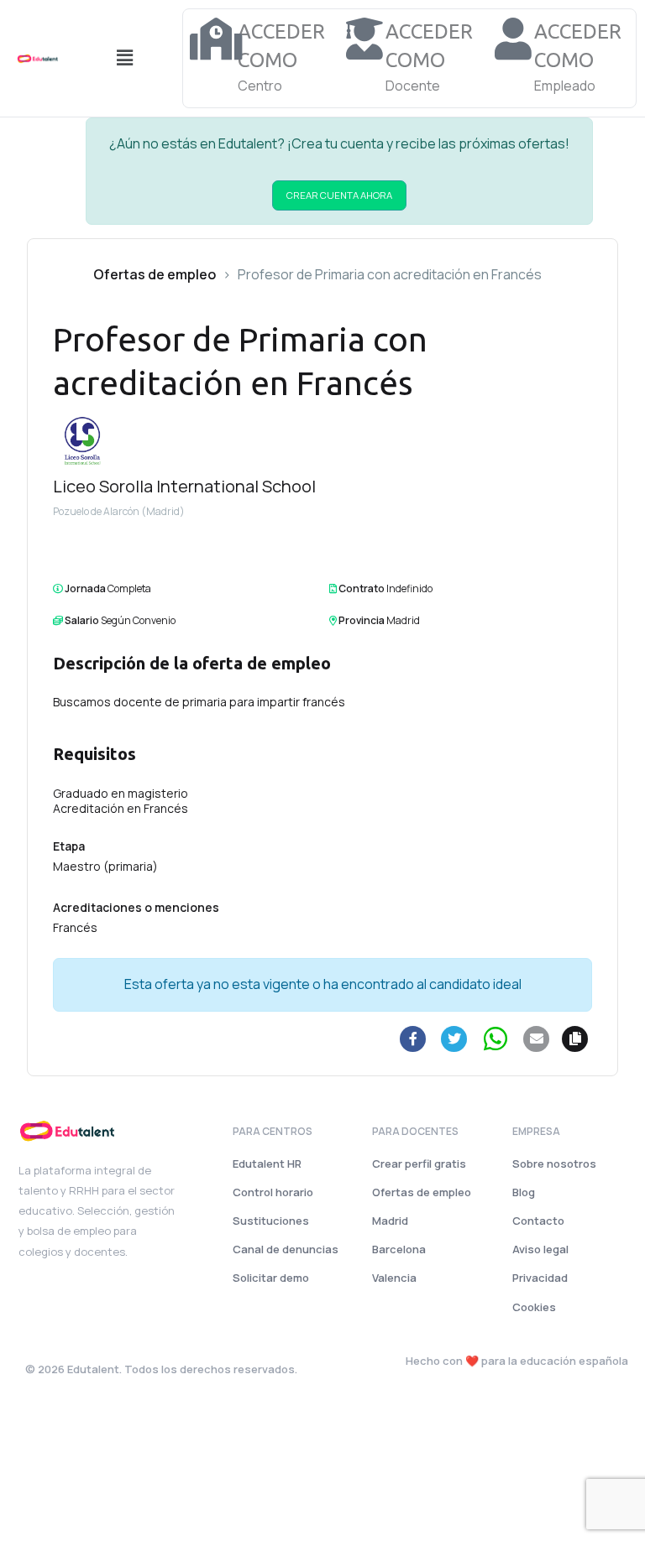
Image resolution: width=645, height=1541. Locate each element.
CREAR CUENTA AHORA (339, 195)
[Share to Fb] (413, 1038)
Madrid (403, 620)
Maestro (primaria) (105, 866)
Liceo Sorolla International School (184, 486)
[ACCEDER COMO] (217, 39)
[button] (124, 58)
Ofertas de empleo (154, 274)
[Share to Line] (495, 1038)
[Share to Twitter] (454, 1038)
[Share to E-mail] (536, 1038)
